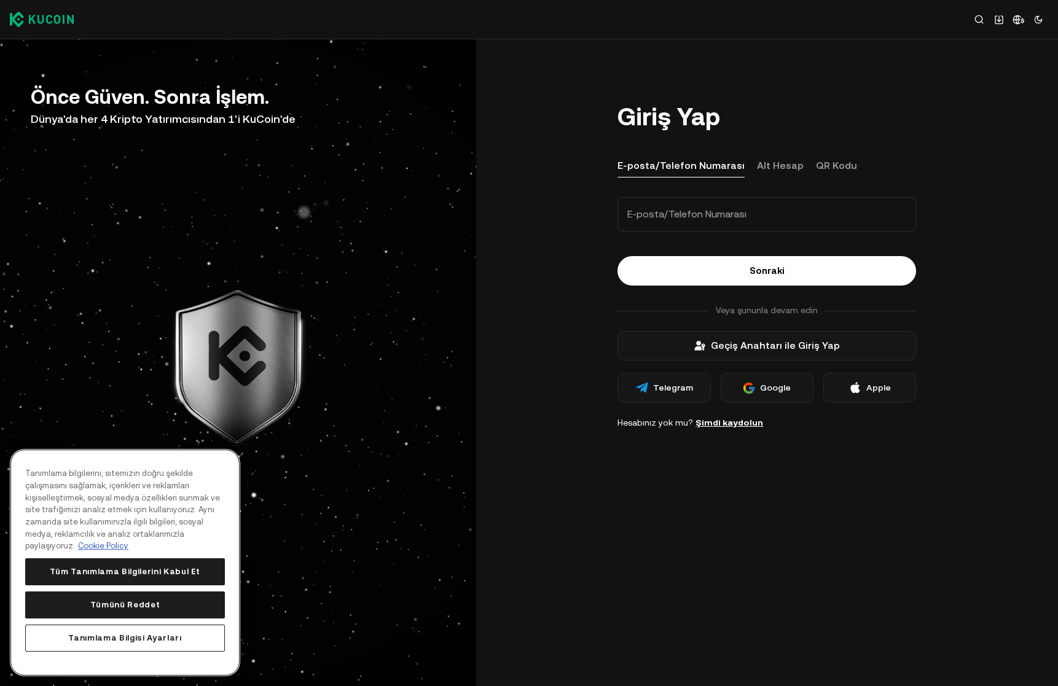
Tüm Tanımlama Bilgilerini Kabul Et (125, 571)
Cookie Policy (103, 545)
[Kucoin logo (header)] (42, 19)
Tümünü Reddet (125, 604)
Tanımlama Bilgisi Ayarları (124, 637)
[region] (125, 562)
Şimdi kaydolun (729, 422)
